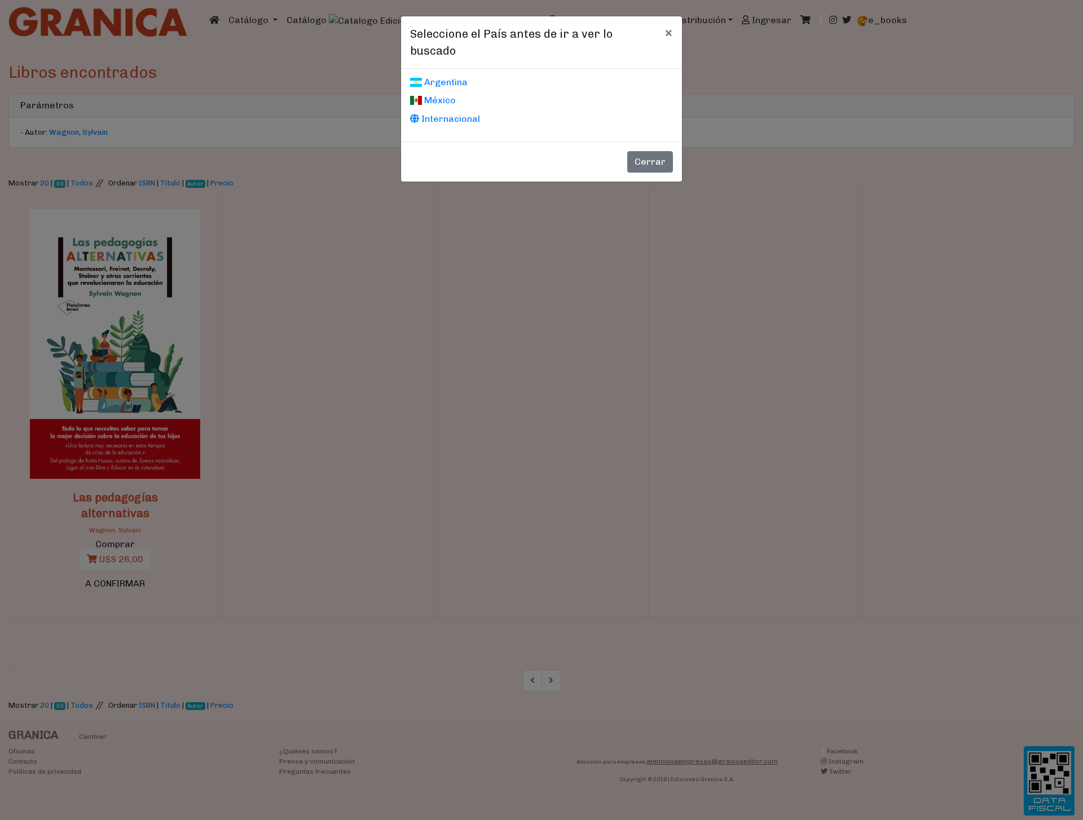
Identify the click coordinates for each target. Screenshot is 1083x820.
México (439, 100)
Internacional (449, 118)
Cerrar (650, 161)
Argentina (445, 82)
